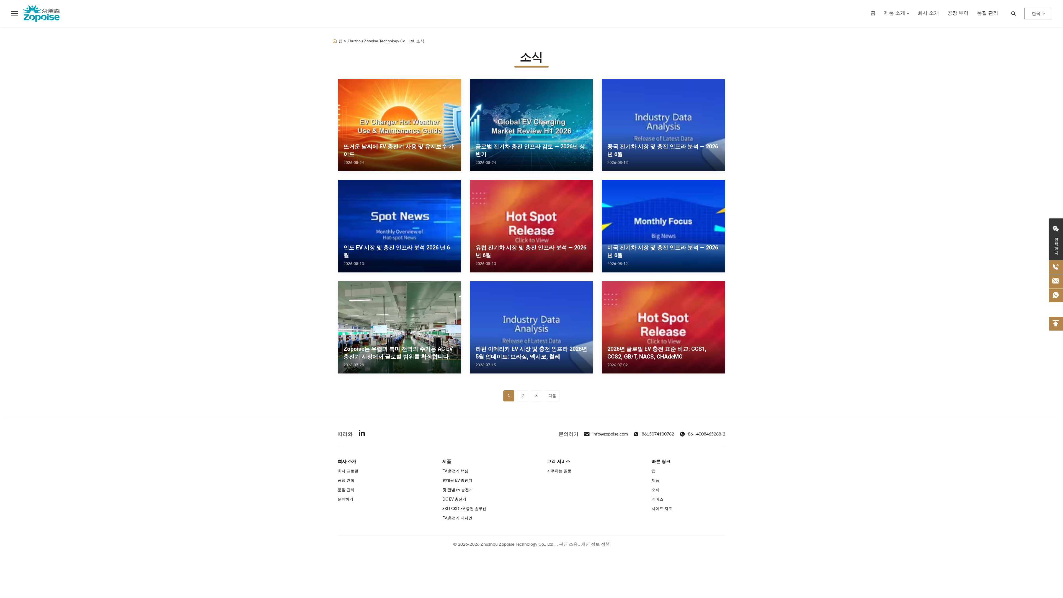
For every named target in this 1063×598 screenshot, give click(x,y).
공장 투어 (958, 13)
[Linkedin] (361, 434)
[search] (1013, 13)
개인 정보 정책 (595, 544)
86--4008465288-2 (706, 434)
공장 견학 (346, 481)
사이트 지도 (662, 509)
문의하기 (345, 499)
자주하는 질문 (559, 471)
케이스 (657, 499)
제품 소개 (895, 13)
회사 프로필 (348, 471)
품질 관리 (987, 13)
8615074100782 (658, 434)
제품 (655, 481)
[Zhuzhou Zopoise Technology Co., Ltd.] (41, 13)
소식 (655, 490)
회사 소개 (928, 13)
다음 (552, 396)
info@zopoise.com (610, 434)
